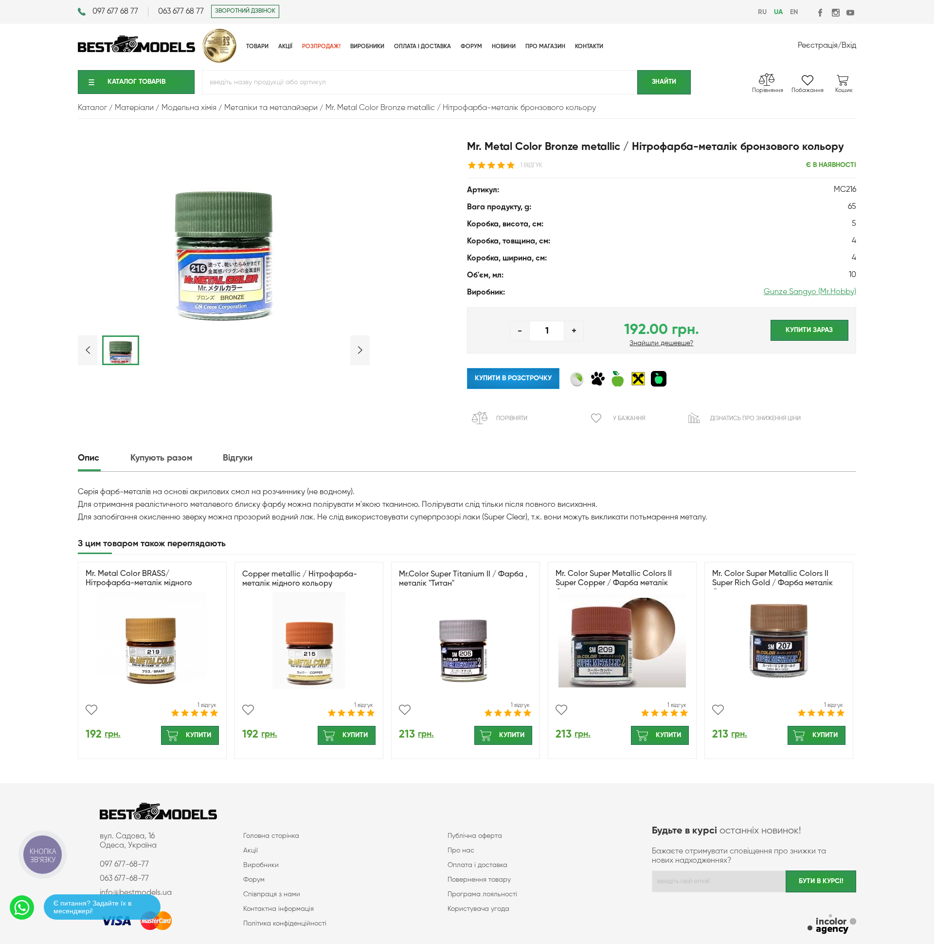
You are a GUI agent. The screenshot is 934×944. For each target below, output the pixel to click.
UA (778, 12)
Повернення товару (479, 879)
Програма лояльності (482, 894)
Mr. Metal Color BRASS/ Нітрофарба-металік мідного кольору (139, 583)
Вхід (849, 46)
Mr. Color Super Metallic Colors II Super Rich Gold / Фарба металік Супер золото (772, 583)
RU (762, 12)
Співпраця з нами (271, 894)
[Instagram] (835, 12)
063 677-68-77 (124, 879)
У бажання (629, 419)
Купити (198, 735)
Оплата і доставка (477, 865)
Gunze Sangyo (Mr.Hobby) (810, 292)
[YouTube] (850, 12)
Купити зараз (809, 330)
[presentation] (103, 458)
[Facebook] (821, 12)
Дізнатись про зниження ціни (755, 419)
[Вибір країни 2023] (219, 60)
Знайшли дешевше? (661, 343)
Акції (250, 850)
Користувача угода (478, 909)
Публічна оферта (475, 836)
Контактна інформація (278, 909)
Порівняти (511, 419)
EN (794, 12)
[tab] (103, 458)
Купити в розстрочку (513, 378)
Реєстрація (818, 46)
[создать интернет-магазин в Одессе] (832, 925)
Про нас (461, 850)
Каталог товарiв (136, 81)
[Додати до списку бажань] (91, 709)
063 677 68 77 (181, 12)
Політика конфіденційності (284, 923)
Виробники (261, 865)
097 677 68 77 (115, 12)
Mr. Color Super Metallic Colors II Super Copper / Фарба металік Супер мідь (614, 583)
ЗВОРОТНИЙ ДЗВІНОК (245, 11)
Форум (254, 879)
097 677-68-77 (124, 865)
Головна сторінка (271, 836)
